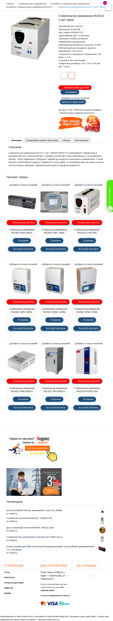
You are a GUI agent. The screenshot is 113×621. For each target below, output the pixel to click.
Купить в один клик (73, 102)
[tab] (16, 140)
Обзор (66, 140)
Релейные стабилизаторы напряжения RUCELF (29, 7)
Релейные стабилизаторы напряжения (70, 3)
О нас (7, 572)
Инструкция (81, 140)
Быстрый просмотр (23, 249)
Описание (16, 140)
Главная (10, 3)
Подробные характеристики (42, 140)
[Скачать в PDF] (71, 75)
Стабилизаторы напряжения (32, 3)
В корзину (71, 92)
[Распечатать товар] (64, 75)
